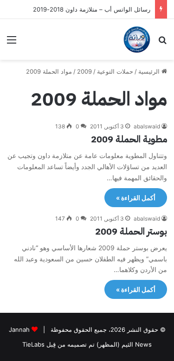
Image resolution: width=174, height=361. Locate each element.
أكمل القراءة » (135, 198)
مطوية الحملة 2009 (129, 139)
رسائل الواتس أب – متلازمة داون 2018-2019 (91, 9)
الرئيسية (149, 71)
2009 (84, 71)
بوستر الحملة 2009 (131, 231)
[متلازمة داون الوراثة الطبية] (137, 39)
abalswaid (147, 126)
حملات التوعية (115, 71)
